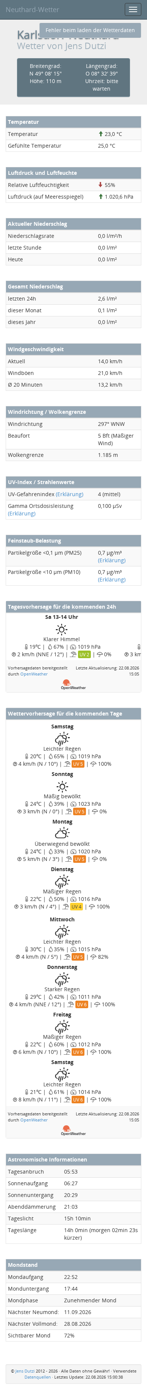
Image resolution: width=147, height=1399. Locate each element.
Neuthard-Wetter (32, 9)
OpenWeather (33, 674)
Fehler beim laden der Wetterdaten (90, 30)
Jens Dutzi (25, 1371)
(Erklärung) (69, 494)
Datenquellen (37, 1377)
